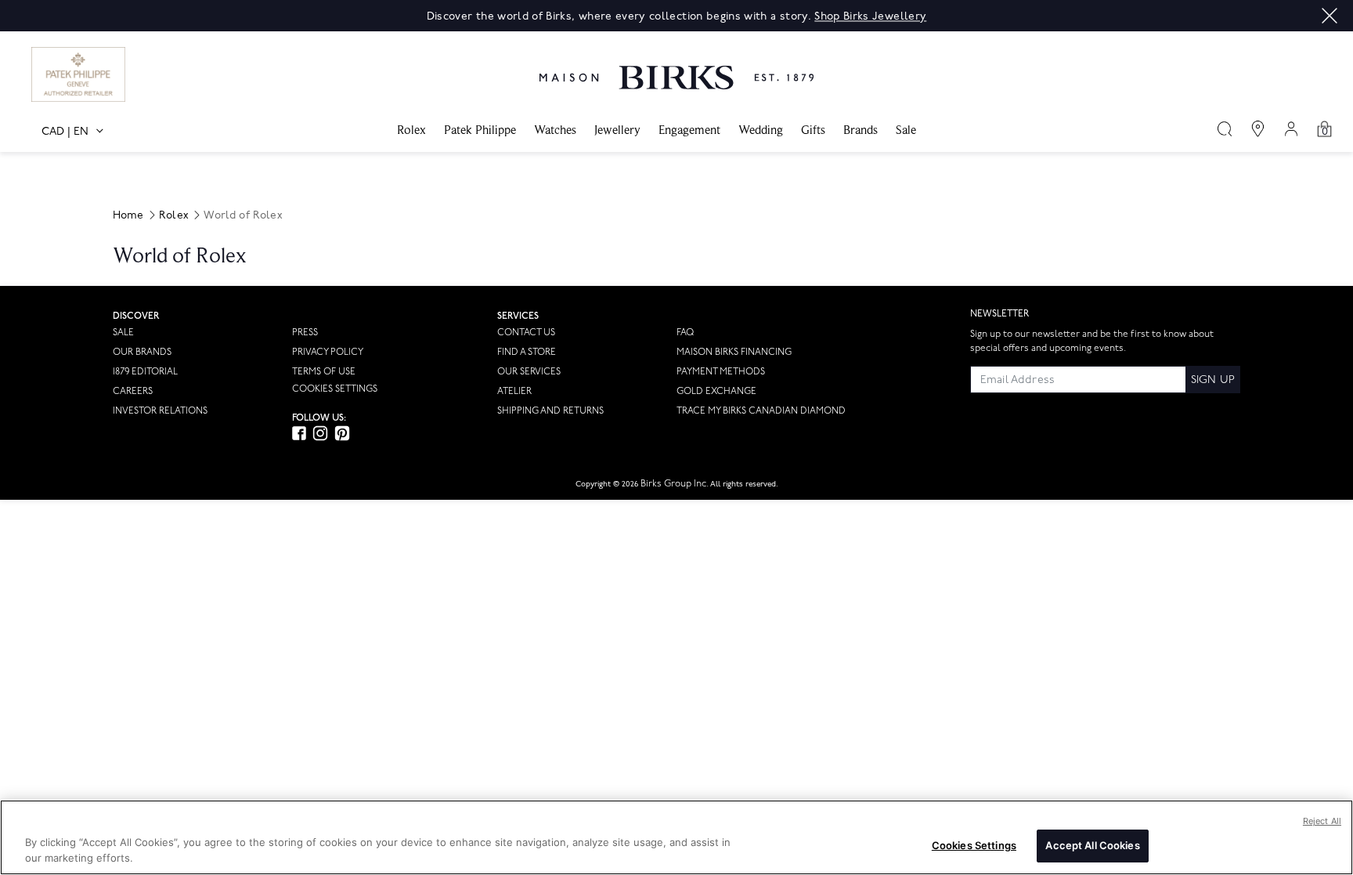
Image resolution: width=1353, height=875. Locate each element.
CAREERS (133, 391)
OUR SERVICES (529, 372)
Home (128, 215)
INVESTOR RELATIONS (160, 411)
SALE (123, 332)
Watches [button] (555, 129)
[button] (1329, 16)
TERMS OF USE (323, 372)
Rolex (174, 215)
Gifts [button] (813, 129)
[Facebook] (299, 432)
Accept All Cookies (1092, 845)
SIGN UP (1213, 379)
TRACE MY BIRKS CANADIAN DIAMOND (761, 411)
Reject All (1322, 820)
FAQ (685, 332)
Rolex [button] (411, 129)
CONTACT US (526, 332)
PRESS (305, 332)
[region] (676, 837)
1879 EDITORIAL (145, 372)
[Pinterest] (342, 433)
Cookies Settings (334, 389)
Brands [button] (860, 129)
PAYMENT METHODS (720, 372)
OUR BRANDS (142, 352)
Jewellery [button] (617, 129)
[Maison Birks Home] (676, 66)
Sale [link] (906, 129)
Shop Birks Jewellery (870, 16)
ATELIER (514, 391)
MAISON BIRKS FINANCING (734, 352)
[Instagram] (320, 433)
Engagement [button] (689, 129)
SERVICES (518, 316)
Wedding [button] (760, 129)
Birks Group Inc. (674, 484)
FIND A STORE (526, 352)
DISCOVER (136, 316)
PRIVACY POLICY (327, 352)
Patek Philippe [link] (480, 129)
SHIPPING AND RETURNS (550, 411)
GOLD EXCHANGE (716, 391)
